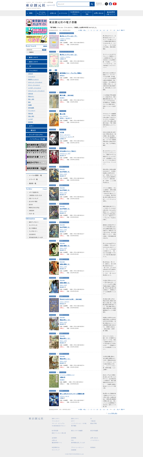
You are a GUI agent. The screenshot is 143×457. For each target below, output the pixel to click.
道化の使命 (62, 169)
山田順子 (62, 138)
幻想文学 (30, 73)
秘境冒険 (30, 122)
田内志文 (62, 303)
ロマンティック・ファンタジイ (36, 90)
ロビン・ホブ (63, 174)
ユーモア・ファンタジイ (34, 88)
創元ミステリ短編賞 (76, 430)
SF (50, 70)
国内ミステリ (75, 418)
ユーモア (30, 119)
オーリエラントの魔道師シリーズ (67, 374)
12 (104, 30)
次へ (118, 30)
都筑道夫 (62, 75)
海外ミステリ (55, 418)
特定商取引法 (55, 447)
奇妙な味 (30, 113)
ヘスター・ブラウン (65, 38)
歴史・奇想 (31, 99)
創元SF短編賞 (94, 430)
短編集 (30, 105)
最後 (122, 30)
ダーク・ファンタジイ (34, 85)
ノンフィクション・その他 (78, 423)
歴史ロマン (31, 96)
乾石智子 (62, 97)
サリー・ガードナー (65, 135)
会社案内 (54, 438)
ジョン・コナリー (64, 301)
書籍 (30, 13)
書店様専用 (110, 13)
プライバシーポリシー (77, 447)
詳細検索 (73, 450)
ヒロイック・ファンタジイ (35, 82)
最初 (81, 30)
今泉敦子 (62, 40)
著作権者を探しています (78, 442)
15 (114, 30)
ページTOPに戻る (112, 413)
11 (100, 30)
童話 (29, 102)
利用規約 (92, 447)
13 (107, 30)
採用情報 (73, 438)
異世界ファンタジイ (33, 79)
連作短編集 (31, 107)
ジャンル (64, 13)
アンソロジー (31, 110)
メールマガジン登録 (87, 13)
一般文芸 (92, 421)
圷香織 (61, 398)
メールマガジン (94, 440)
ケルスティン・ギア (65, 153)
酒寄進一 (62, 118)
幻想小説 (30, 93)
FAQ (72, 440)
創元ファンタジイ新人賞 (59, 433)
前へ (85, 30)
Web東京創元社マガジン (75, 13)
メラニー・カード (64, 396)
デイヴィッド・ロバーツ (66, 136)
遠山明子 (68, 118)
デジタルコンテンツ (42, 13)
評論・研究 (31, 116)
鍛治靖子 (62, 176)
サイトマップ (55, 450)
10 (97, 30)
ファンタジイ (31, 76)
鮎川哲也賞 (55, 430)
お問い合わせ (98, 13)
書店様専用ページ (57, 442)
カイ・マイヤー (64, 116)
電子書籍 (73, 425)
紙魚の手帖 (93, 423)
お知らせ (53, 13)
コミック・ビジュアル (58, 423)
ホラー (73, 421)
